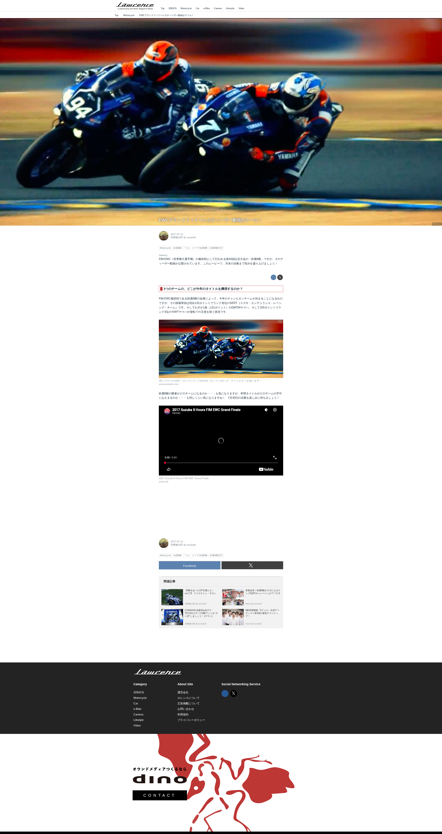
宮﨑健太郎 (177, 237)
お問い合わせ (185, 708)
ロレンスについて (188, 697)
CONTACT (159, 795)
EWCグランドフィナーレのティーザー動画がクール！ (210, 220)
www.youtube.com (169, 384)
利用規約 (183, 714)
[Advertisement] (185, 510)
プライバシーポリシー (191, 720)
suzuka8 (191, 237)
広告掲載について (188, 703)
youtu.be (437, 224)
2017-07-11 (177, 234)
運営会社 (183, 692)
